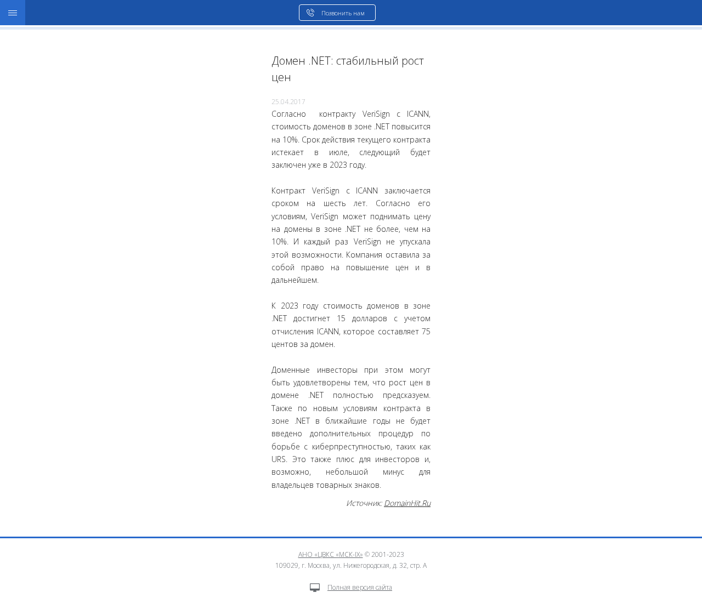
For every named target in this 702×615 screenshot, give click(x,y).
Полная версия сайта (359, 587)
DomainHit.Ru (407, 503)
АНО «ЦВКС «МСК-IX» (330, 554)
